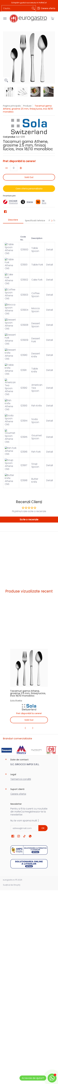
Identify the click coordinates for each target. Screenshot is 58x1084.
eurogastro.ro (9, 880)
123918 (24, 480)
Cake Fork (36, 279)
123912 (24, 388)
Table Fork (37, 264)
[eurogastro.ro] (28, 18)
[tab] (13, 220)
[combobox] (16, 8)
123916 (24, 451)
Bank (44, 201)
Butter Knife (34, 480)
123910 (24, 355)
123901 (24, 264)
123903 (24, 294)
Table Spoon (35, 249)
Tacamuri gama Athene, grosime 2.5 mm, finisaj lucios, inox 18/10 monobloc (28, 693)
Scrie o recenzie (29, 519)
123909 (24, 340)
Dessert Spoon (35, 325)
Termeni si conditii (20, 779)
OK (42, 828)
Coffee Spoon (35, 295)
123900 (24, 249)
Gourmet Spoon (36, 437)
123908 (24, 325)
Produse (27, 105)
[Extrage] (6, 168)
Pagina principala (12, 105)
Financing (13, 203)
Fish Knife (36, 405)
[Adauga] (20, 168)
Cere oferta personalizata (29, 188)
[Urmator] (53, 57)
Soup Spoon (35, 465)
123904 (24, 310)
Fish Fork (36, 451)
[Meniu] (5, 18)
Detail (49, 249)
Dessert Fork (35, 340)
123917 (24, 465)
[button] (52, 18)
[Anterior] (5, 57)
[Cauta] (33, 8)
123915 (24, 437)
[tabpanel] (29, 357)
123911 (23, 370)
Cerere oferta (18, 794)
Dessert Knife (35, 355)
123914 (24, 420)
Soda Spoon (35, 420)
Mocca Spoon (35, 310)
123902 (24, 279)
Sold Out (29, 177)
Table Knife (34, 370)
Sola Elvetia (16, 700)
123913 (24, 405)
